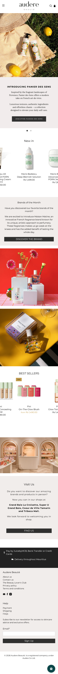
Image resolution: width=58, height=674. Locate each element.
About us (7, 577)
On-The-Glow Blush (29, 409)
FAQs (5, 614)
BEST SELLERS (29, 373)
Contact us (8, 579)
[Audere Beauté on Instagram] (10, 594)
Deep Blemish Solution (29, 177)
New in (29, 141)
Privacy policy (10, 585)
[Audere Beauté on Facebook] (7, 594)
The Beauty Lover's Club (14, 582)
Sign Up (29, 641)
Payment (7, 608)
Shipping (7, 611)
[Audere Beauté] (29, 6)
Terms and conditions (13, 588)
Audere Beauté (18, 655)
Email (6, 628)
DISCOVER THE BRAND (29, 239)
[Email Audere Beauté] (4, 594)
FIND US (29, 530)
